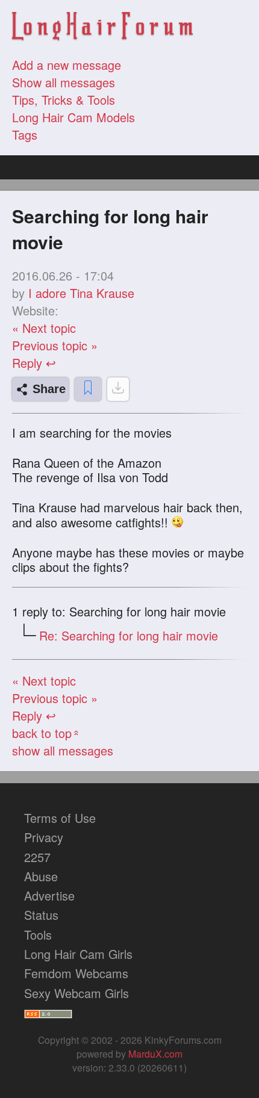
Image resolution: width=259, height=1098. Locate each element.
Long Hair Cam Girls (78, 954)
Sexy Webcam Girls (76, 993)
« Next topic (44, 328)
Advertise (49, 895)
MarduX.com (155, 1054)
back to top (46, 733)
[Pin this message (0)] (88, 389)
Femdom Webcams (76, 973)
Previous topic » (55, 345)
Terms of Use (60, 818)
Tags (24, 134)
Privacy (43, 837)
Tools (38, 934)
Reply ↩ (34, 362)
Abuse (41, 876)
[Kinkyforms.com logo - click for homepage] (102, 28)
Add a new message (66, 64)
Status (41, 914)
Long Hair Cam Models (73, 117)
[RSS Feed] (48, 1012)
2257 (37, 857)
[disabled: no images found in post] (118, 389)
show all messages (62, 750)
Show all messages (63, 82)
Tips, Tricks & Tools (63, 99)
